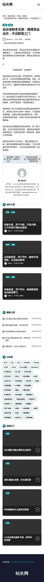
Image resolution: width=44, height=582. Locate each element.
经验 (5, 25)
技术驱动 (19, 395)
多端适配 (8, 385)
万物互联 (8, 372)
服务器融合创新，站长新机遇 (16, 325)
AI (12, 363)
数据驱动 (30, 395)
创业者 (7, 43)
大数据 (18, 385)
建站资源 (27, 390)
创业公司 (8, 381)
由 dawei (9, 39)
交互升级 (28, 372)
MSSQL (27, 363)
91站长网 (30, 562)
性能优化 (8, 395)
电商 (17, 408)
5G (6, 363)
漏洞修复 (19, 404)
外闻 (7, 433)
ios (19, 363)
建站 (17, 390)
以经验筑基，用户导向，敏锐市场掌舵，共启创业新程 (21, 258)
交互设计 (8, 376)
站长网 (7, 4)
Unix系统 (24, 367)
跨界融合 (8, 417)
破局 (35, 408)
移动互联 (8, 413)
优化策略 (27, 376)
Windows (35, 367)
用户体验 (8, 408)
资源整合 (27, 413)
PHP (6, 367)
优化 (17, 376)
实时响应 (8, 390)
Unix (14, 367)
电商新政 (27, 408)
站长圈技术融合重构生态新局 (16, 319)
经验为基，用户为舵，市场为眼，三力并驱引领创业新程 (21, 226)
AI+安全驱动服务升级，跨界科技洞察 (17, 339)
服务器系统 (21, 399)
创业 (35, 376)
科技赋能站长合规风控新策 (15, 331)
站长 (17, 413)
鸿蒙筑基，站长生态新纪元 (15, 346)
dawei (23, 180)
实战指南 (28, 385)
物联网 (29, 404)
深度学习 (8, 404)
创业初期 (19, 381)
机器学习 (33, 399)
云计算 (18, 372)
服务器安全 (9, 399)
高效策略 (30, 417)
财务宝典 (13, 43)
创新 (37, 381)
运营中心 (19, 417)
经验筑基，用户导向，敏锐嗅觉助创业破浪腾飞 (21, 291)
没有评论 (28, 39)
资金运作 (21, 43)
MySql (37, 363)
